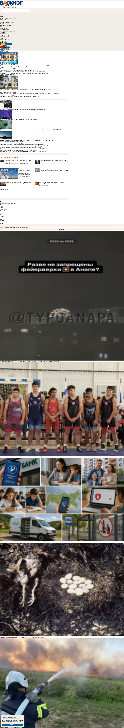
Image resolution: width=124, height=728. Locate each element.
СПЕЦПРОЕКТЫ (4, 36)
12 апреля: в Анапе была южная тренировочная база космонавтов (17, 109)
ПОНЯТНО (12, 724)
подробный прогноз (5, 203)
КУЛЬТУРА (3, 26)
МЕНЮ (2, 13)
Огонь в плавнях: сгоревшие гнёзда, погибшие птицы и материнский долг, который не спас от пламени (23, 637)
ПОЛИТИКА (3, 34)
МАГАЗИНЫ (8, 49)
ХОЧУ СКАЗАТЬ (4, 41)
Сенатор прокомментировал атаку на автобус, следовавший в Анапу (14, 227)
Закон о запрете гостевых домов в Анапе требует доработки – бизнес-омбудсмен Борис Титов (24, 73)
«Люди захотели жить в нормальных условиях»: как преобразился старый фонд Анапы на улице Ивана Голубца (29, 93)
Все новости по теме (5, 68)
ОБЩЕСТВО (3, 32)
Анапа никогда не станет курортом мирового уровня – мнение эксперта (18, 70)
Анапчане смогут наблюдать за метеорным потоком (13, 119)
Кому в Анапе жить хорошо (7, 74)
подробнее (13, 203)
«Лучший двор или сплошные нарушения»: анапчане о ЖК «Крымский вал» (19, 96)
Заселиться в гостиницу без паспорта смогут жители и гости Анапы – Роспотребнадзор (22, 71)
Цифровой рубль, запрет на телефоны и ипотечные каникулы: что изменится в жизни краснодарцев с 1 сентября (25, 541)
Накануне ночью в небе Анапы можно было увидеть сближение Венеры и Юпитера (21, 146)
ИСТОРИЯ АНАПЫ (5, 21)
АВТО (1, 15)
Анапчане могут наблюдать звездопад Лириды (12, 143)
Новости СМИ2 (4, 189)
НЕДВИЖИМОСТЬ (5, 29)
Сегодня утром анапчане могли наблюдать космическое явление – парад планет (21, 140)
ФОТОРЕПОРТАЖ (4, 39)
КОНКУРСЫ (3, 24)
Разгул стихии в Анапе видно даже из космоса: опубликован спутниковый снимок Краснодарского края (26, 129)
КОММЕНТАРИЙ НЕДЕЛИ (6, 22)
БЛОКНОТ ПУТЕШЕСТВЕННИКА (8, 18)
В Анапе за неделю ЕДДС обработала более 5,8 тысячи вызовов (46, 361)
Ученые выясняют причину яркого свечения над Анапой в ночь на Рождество (20, 148)
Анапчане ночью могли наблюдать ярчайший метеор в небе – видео (17, 151)
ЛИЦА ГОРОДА (4, 28)
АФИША (2, 16)
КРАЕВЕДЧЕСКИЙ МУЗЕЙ (7, 25)
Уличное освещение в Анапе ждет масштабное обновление (59, 456)
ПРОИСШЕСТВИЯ (4, 35)
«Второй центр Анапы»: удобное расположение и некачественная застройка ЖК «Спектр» (23, 95)
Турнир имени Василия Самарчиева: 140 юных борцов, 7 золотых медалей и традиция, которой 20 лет (23, 456)
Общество (42, 109)
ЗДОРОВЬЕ (3, 19)
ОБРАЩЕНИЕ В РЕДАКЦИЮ (7, 31)
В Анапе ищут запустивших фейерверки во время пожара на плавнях (16, 361)
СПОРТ (2, 38)
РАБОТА (9, 44)
